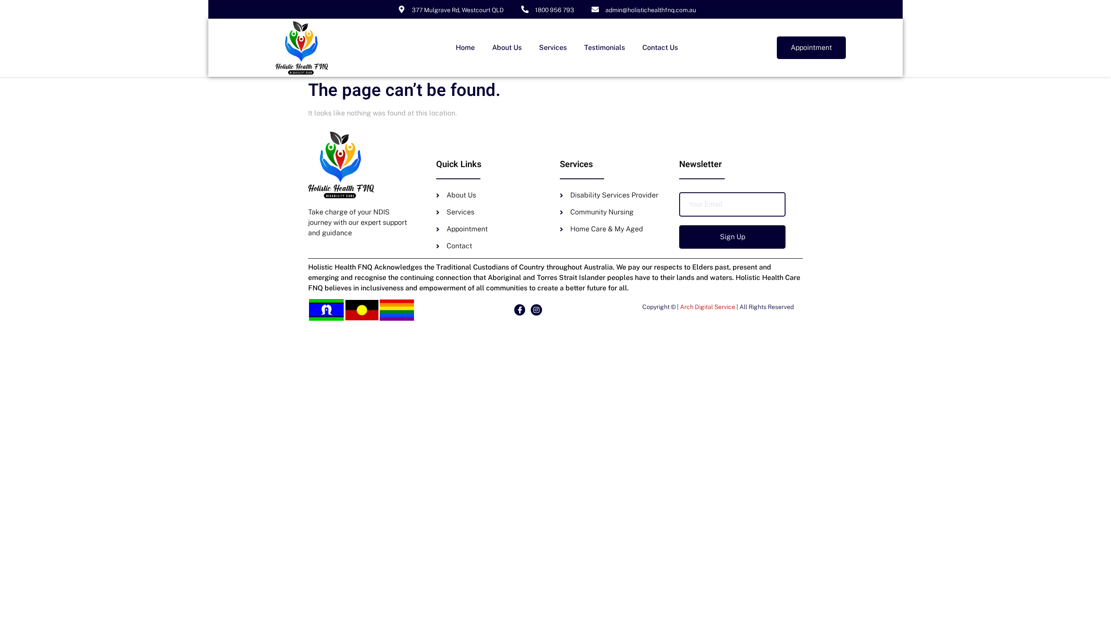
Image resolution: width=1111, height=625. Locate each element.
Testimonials (604, 47)
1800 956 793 (554, 10)
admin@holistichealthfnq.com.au (650, 10)
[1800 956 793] (525, 9)
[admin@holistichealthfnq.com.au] (595, 9)
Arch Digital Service (707, 306)
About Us (507, 47)
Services (553, 47)
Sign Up (732, 237)
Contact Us (660, 47)
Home (465, 47)
